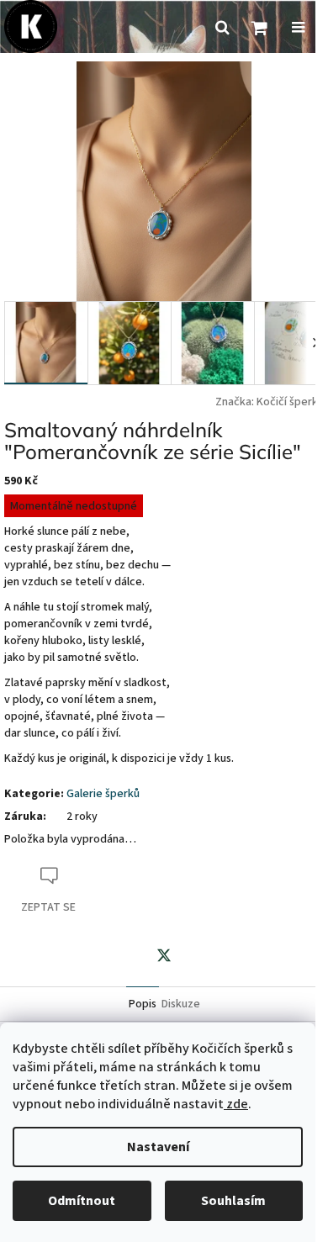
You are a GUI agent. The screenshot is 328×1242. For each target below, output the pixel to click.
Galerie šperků (103, 793)
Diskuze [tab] (180, 1004)
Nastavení (158, 1147)
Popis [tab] (142, 1004)
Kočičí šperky (290, 402)
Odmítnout (81, 1201)
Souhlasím (233, 1201)
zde (236, 1104)
